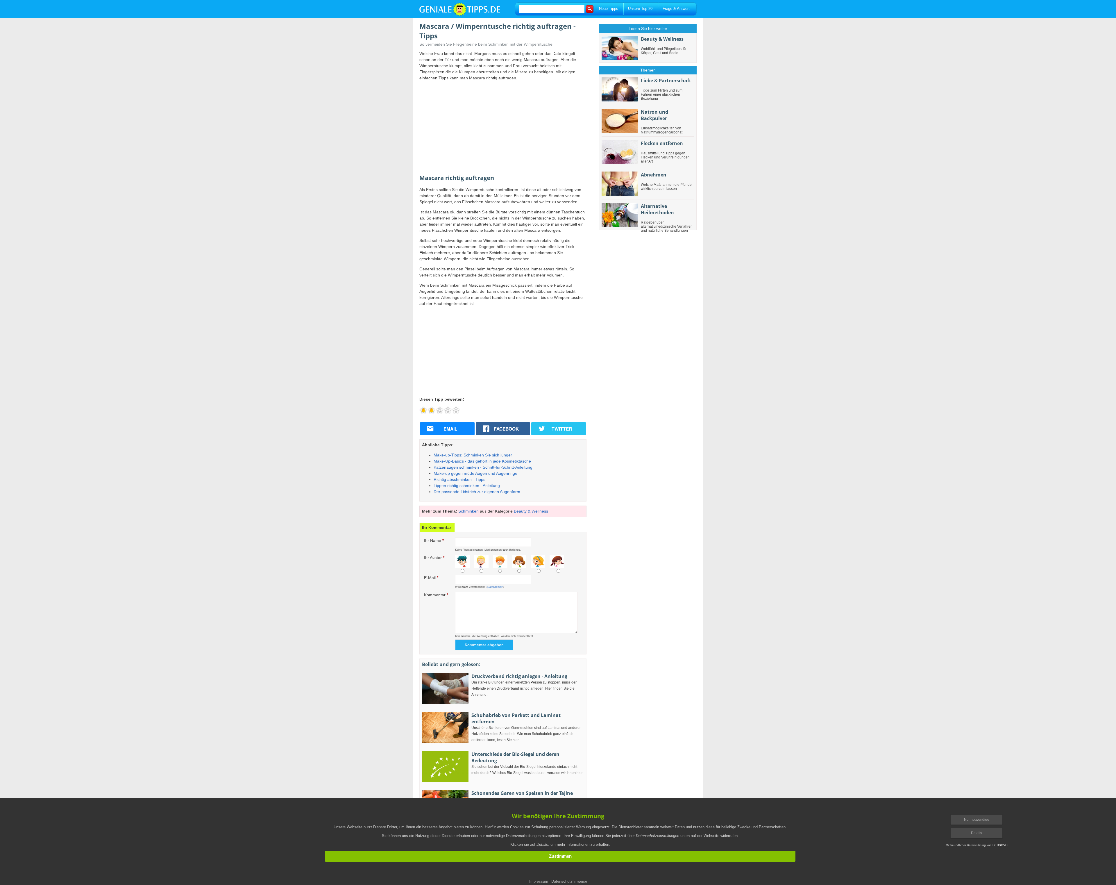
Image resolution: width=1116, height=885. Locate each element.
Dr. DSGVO (1000, 845)
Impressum (538, 881)
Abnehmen (653, 175)
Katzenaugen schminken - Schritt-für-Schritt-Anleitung (483, 467)
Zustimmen (560, 856)
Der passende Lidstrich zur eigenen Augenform (477, 491)
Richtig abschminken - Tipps (459, 479)
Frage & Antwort (676, 8)
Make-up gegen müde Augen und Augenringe (475, 473)
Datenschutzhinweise (569, 881)
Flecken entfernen (662, 143)
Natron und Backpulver (654, 115)
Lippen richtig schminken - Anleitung (467, 485)
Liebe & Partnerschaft (666, 80)
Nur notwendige (976, 820)
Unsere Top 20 (640, 8)
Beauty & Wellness (531, 511)
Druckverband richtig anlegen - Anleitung (519, 676)
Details (976, 833)
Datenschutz (495, 587)
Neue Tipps (608, 8)
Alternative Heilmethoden (657, 209)
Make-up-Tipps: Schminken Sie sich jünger (473, 455)
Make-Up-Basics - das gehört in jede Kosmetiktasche (482, 461)
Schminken (468, 511)
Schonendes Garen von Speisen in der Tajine (522, 793)
